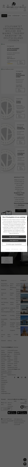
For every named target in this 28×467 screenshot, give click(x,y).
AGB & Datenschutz (14, 249)
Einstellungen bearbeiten (14, 244)
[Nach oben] (24, 463)
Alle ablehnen (14, 240)
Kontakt (21, 249)
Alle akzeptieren (14, 237)
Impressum (8, 249)
